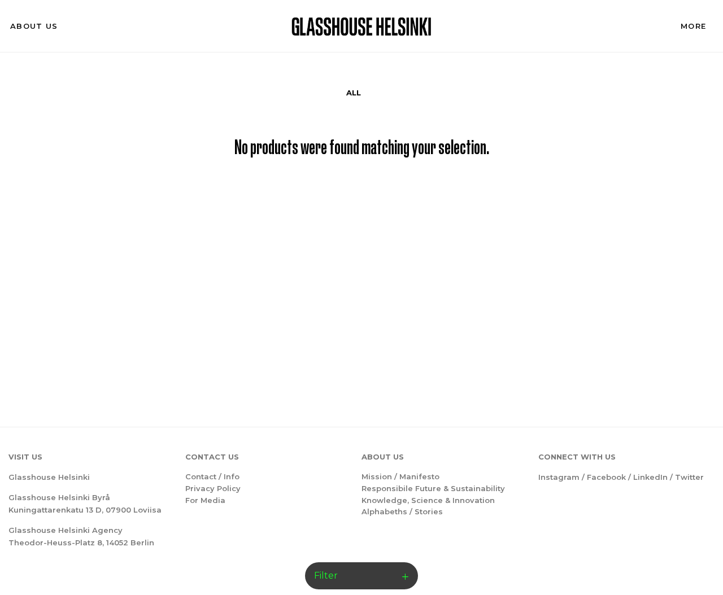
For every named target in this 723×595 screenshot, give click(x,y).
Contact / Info (212, 476)
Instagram (559, 477)
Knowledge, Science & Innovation (428, 500)
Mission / (380, 476)
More (693, 25)
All (353, 92)
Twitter (689, 477)
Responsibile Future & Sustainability (433, 488)
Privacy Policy (213, 488)
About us (34, 25)
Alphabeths (384, 511)
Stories (429, 511)
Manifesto (419, 476)
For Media (205, 500)
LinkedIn (650, 477)
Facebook (606, 477)
